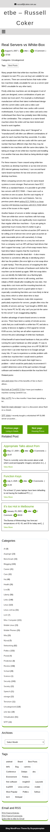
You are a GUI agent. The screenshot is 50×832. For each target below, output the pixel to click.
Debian (24, 772)
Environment (11, 777)
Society (7, 686)
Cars (6, 574)
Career (6, 569)
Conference (11, 772)
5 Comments (38, 481)
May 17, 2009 (13, 451)
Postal (6, 656)
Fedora (25, 777)
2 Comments (40, 451)
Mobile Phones (10, 630)
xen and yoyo (8, 381)
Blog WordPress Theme (16, 828)
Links (6, 600)
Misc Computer (10, 620)
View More (8, 467)
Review (7, 666)
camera (27, 767)
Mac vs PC (6, 398)
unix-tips (7, 712)
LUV (5, 615)
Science (7, 676)
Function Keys (12, 476)
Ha (5, 579)
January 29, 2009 (15, 511)
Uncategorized (10, 707)
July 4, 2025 (13, 481)
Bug (17, 767)
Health (6, 584)
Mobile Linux (9, 625)
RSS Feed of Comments (12, 816)
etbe (26, 51)
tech (8, 797)
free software (11, 782)
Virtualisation (9, 717)
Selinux (37, 792)
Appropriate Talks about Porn (22, 446)
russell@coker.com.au (25, 4)
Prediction (8, 661)
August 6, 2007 (11, 51)
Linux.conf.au (9, 610)
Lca (5, 589)
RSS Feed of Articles (10, 813)
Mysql (6, 640)
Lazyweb (39, 782)
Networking (8, 645)
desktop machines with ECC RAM (27, 205)
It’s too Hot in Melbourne (19, 506)
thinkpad (18, 797)
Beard (20, 762)
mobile (37, 787)
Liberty (6, 595)
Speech (7, 691)
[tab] (4, 32)
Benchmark (8, 559)
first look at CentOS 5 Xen (13, 389)
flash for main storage (11, 407)
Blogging (7, 564)
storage (7, 696)
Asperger (7, 554)
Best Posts (13, 65)
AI (5, 549)
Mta (5, 635)
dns (34, 772)
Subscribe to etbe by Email (13, 819)
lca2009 (9, 787)
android (9, 762)
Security (7, 681)
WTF (6, 722)
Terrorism (8, 702)
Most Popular (11, 792)
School (6, 671)
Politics (7, 651)
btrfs (8, 767)
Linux (6, 605)
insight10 (26, 782)
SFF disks (6, 415)
